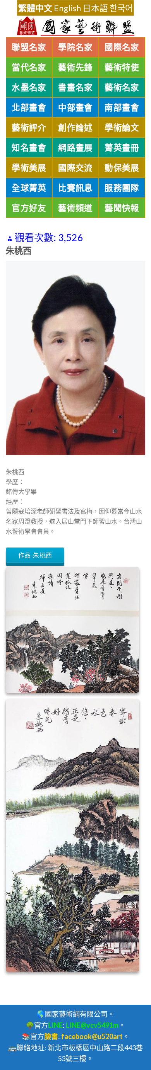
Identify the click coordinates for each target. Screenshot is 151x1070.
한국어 (121, 8)
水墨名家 (29, 87)
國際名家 (122, 47)
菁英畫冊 (122, 148)
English (67, 8)
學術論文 (122, 127)
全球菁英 (29, 188)
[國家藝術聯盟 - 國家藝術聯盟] (75, 26)
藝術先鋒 (75, 67)
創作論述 (75, 127)
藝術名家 (122, 87)
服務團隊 (122, 188)
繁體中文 (35, 8)
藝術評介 (29, 127)
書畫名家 (75, 87)
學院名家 (75, 47)
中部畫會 (75, 107)
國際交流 (75, 168)
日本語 (95, 8)
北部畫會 (29, 107)
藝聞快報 (122, 208)
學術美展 (29, 168)
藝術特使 (122, 67)
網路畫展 (75, 148)
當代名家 (29, 67)
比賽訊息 (75, 188)
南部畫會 (122, 107)
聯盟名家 (29, 47)
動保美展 (122, 168)
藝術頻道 (75, 208)
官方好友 (29, 208)
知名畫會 (29, 148)
